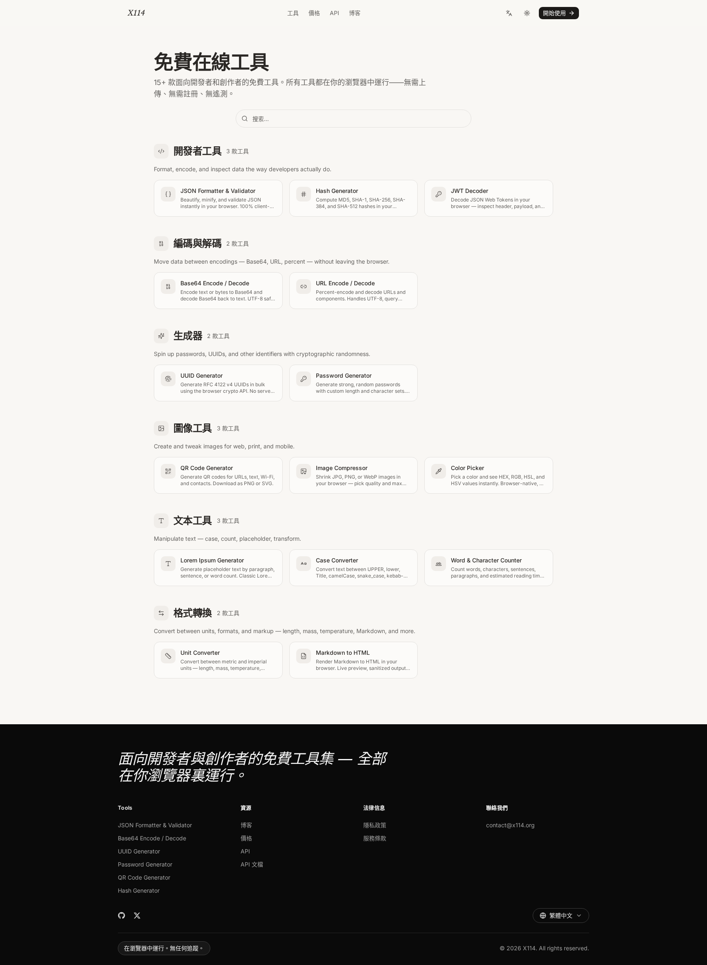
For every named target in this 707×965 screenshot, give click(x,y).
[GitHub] (121, 915)
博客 (354, 12)
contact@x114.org (510, 825)
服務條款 (374, 838)
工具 (293, 12)
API (334, 12)
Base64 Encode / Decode (152, 838)
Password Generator (145, 864)
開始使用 (554, 12)
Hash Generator (139, 890)
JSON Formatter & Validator (155, 825)
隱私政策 (374, 825)
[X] (137, 915)
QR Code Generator (144, 877)
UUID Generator (139, 851)
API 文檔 (252, 864)
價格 (314, 12)
